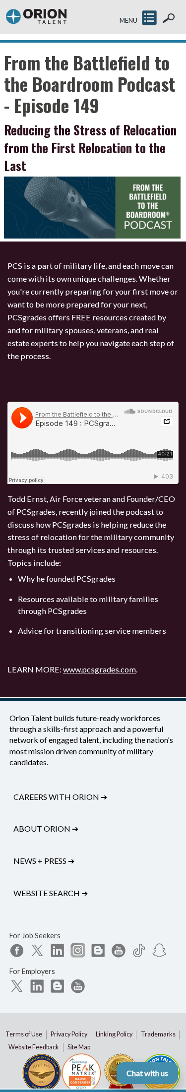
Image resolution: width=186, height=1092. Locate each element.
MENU (128, 20)
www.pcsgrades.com (99, 669)
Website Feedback (33, 1047)
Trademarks (158, 1034)
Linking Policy (114, 1034)
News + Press (43, 860)
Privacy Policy (69, 1034)
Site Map (78, 1047)
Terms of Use (23, 1034)
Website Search (50, 893)
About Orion (45, 828)
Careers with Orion (60, 796)
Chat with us (147, 1073)
